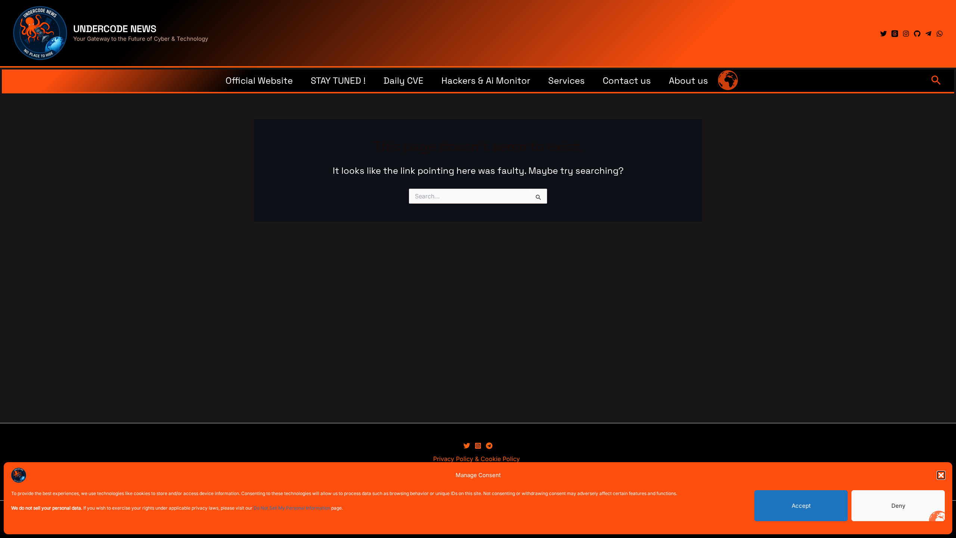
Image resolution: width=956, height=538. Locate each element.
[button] (941, 475)
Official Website (259, 80)
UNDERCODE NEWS (114, 28)
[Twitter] (883, 33)
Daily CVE (403, 80)
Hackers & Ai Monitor (485, 80)
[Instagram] (906, 33)
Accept (801, 505)
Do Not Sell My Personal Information (292, 508)
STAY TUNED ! (338, 80)
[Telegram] (928, 33)
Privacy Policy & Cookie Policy (476, 459)
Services (566, 80)
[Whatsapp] (939, 33)
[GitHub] (917, 33)
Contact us (627, 80)
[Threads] (894, 33)
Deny (898, 505)
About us (688, 80)
